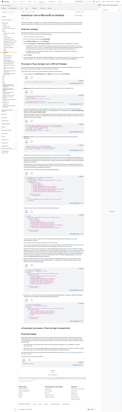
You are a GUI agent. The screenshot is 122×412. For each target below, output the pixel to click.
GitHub (20, 397)
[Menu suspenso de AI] (23, 8)
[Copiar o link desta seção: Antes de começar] (39, 29)
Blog (104, 1)
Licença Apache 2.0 (33, 378)
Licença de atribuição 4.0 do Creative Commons (65, 377)
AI (21, 8)
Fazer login (118, 1)
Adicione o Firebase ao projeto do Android (34, 36)
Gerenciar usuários (28, 346)
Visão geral (4, 8)
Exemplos (50, 8)
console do (30, 39)
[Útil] (81, 12)
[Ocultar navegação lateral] (15, 409)
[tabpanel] (54, 83)
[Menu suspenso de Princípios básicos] (18, 8)
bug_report (117, 5)
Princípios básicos (13, 8)
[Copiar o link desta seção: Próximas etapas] (37, 334)
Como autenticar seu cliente (39, 59)
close (121, 5)
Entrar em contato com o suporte (77, 388)
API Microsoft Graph (53, 242)
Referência (42, 8)
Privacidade (29, 409)
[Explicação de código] (79, 81)
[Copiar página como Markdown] (27, 18)
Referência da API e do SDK (24, 390)
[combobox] (81, 1)
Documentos (41, 1)
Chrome (40, 404)
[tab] (26, 77)
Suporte (60, 1)
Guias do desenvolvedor (23, 388)
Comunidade (51, 1)
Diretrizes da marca (75, 397)
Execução (21, 1)
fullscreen (119, 5)
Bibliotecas (21, 395)
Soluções (30, 1)
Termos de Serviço (22, 409)
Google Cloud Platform (55, 404)
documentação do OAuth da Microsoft (64, 109)
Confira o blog (48, 388)
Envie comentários (79, 15)
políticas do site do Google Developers (57, 378)
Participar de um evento (49, 397)
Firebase (22, 11)
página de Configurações (71, 57)
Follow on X (47, 392)
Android (34, 404)
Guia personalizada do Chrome (56, 159)
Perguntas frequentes (75, 399)
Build (14, 1)
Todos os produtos (66, 404)
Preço (35, 1)
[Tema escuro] (81, 81)
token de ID (70, 248)
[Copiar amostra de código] (83, 81)
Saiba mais (56, 49)
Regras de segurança (31, 348)
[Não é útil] (83, 12)
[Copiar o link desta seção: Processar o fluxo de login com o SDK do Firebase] (68, 64)
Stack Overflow (74, 390)
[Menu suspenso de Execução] (25, 1)
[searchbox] (9, 12)
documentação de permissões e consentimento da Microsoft (51, 155)
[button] (7, 20)
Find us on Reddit (48, 390)
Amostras (20, 392)
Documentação (6, 5)
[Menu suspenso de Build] (16, 1)
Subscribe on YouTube (49, 395)
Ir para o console (110, 1)
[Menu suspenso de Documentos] (45, 1)
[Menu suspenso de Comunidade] (55, 1)
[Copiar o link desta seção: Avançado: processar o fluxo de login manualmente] (71, 328)
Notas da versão (74, 395)
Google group (74, 392)
